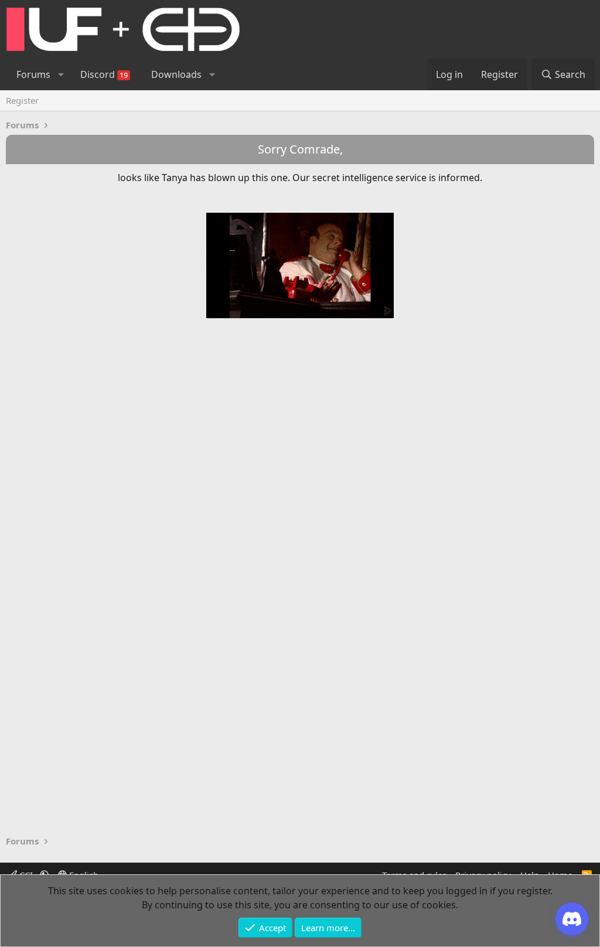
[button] (61, 74)
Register (22, 100)
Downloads (176, 74)
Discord (104, 74)
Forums (33, 74)
